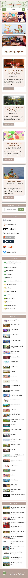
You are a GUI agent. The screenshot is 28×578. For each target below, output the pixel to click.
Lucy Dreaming (14, 465)
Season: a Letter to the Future (16, 461)
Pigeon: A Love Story (11, 267)
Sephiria (8, 288)
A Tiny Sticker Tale (15, 414)
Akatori (8, 295)
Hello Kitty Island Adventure (14, 352)
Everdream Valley (15, 444)
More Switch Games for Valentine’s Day (14, 144)
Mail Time (13, 409)
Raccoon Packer (10, 298)
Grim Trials (9, 274)
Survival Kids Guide (15, 340)
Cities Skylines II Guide (16, 395)
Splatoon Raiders (10, 308)
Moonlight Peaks (14, 320)
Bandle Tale (13, 376)
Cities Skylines (14, 480)
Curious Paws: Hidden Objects (14, 281)
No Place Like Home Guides (15, 490)
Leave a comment (13, 76)
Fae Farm (12, 424)
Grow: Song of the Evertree (17, 494)
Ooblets (12, 475)
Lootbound (9, 277)
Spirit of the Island (15, 404)
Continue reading (8, 88)
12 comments (17, 185)
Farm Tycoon (13, 484)
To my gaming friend (14, 182)
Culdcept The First (11, 305)
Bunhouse (13, 449)
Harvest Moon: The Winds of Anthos (17, 420)
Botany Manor (14, 366)
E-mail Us (8, 220)
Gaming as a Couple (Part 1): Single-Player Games (14, 109)
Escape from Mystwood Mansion (16, 347)
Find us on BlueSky (11, 252)
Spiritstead (9, 302)
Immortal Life (14, 381)
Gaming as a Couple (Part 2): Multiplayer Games (14, 72)
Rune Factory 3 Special (16, 429)
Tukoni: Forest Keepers (12, 284)
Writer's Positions (11, 224)
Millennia (12, 371)
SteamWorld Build (15, 385)
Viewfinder (13, 434)
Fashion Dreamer (15, 400)
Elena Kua (17, 74)
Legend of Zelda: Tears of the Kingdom (17, 455)
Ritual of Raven (14, 329)
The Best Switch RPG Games (17, 522)
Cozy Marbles (9, 270)
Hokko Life (13, 470)
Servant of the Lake (11, 291)
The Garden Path (14, 357)
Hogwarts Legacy (15, 390)
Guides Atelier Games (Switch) (16, 440)
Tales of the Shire (15, 324)
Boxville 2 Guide (14, 335)
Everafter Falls (14, 361)
